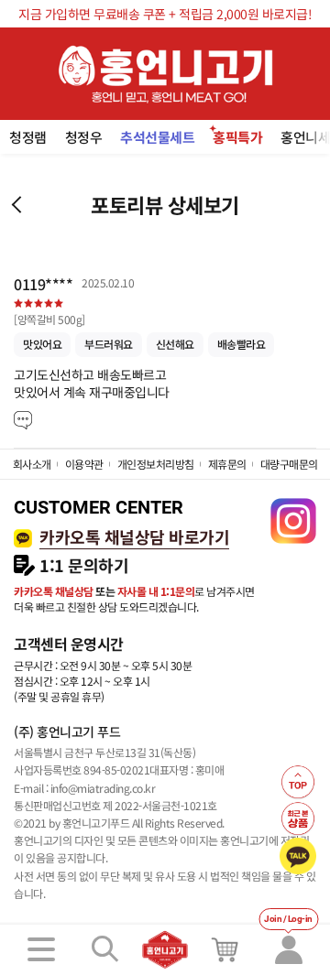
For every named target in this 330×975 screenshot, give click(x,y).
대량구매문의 (289, 463)
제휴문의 (227, 463)
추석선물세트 (157, 136)
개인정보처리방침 (155, 463)
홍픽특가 (237, 136)
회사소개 (32, 463)
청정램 (28, 136)
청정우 (84, 136)
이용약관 (84, 463)
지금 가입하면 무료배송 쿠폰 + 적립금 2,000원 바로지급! (165, 13)
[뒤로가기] (16, 205)
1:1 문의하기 (83, 565)
